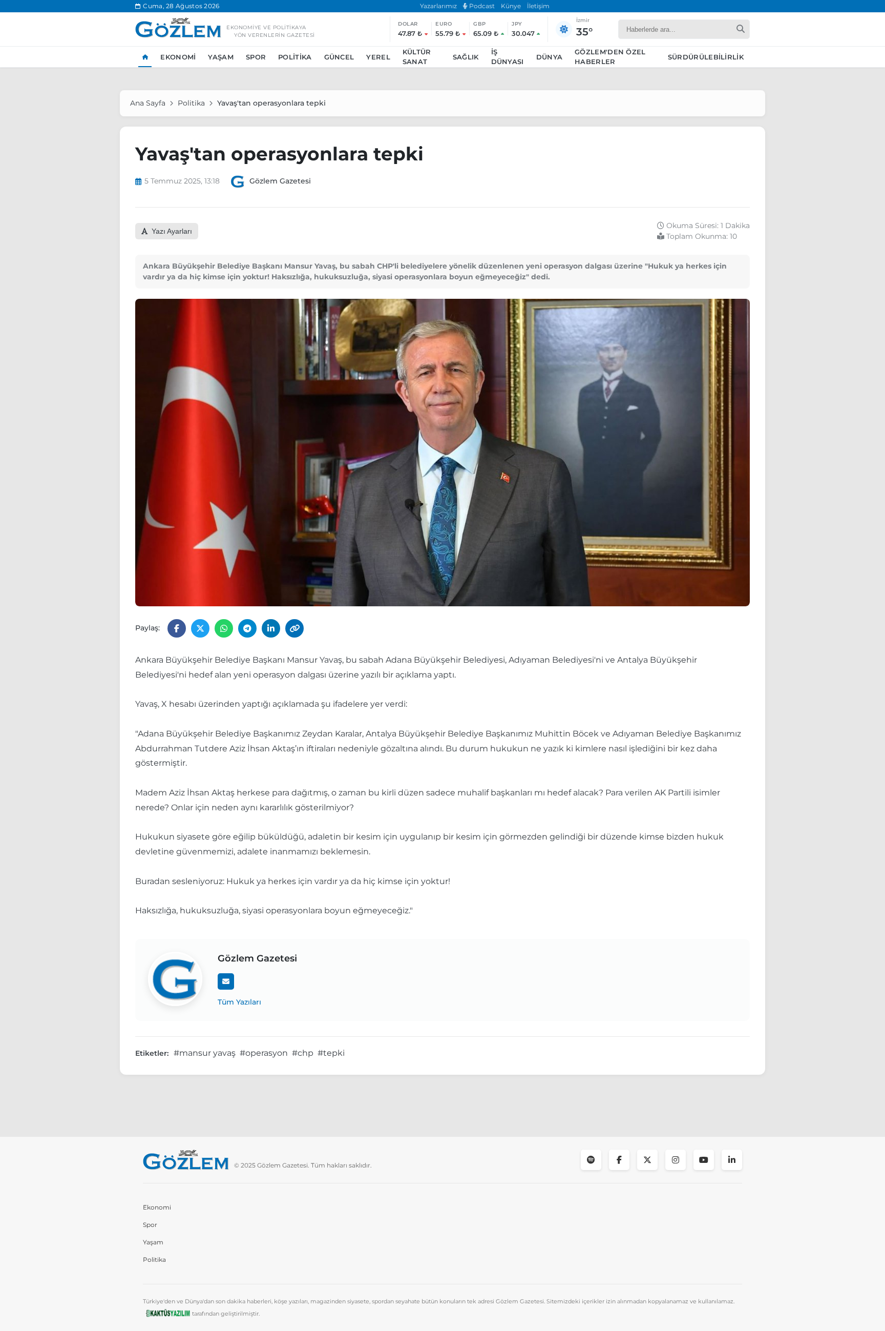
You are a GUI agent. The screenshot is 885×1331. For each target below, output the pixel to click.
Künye (511, 6)
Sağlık (466, 57)
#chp (302, 1053)
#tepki (331, 1053)
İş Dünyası (507, 57)
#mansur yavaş (205, 1053)
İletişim (538, 6)
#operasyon (264, 1053)
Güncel (339, 57)
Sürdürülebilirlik (706, 57)
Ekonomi (178, 57)
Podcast (481, 6)
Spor (256, 57)
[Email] (226, 981)
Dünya (549, 57)
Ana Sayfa (147, 103)
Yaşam (221, 57)
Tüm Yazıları (239, 1002)
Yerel (378, 57)
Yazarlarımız (438, 6)
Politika (294, 57)
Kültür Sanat (417, 57)
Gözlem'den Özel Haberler (610, 57)
